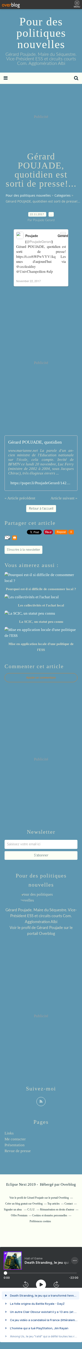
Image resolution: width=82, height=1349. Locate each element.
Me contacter (15, 1139)
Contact (68, 1203)
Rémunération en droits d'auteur (57, 1209)
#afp (49, 271)
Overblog (68, 1184)
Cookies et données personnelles (49, 1215)
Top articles (53, 1203)
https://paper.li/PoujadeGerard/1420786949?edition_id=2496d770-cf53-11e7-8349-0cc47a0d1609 (41, 483)
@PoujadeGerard (39, 241)
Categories (62, 195)
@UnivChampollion (31, 271)
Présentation (15, 1145)
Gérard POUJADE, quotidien (35, 442)
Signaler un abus (13, 1209)
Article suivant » (64, 498)
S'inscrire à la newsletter (23, 549)
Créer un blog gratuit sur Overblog (24, 1203)
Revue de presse (18, 1151)
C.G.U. (31, 1209)
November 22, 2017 (28, 281)
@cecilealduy (26, 266)
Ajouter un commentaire (41, 677)
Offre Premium (19, 1215)
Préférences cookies (40, 1221)
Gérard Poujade (50, 928)
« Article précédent (20, 498)
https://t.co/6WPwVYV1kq (36, 256)
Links (9, 1133)
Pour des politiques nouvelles (41, 33)
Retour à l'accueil (41, 508)
